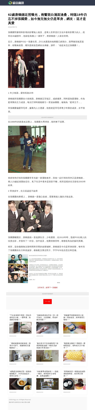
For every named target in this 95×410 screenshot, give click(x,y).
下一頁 (47, 301)
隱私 (25, 402)
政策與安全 (18, 402)
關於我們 (11, 402)
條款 (22, 402)
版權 (28, 402)
